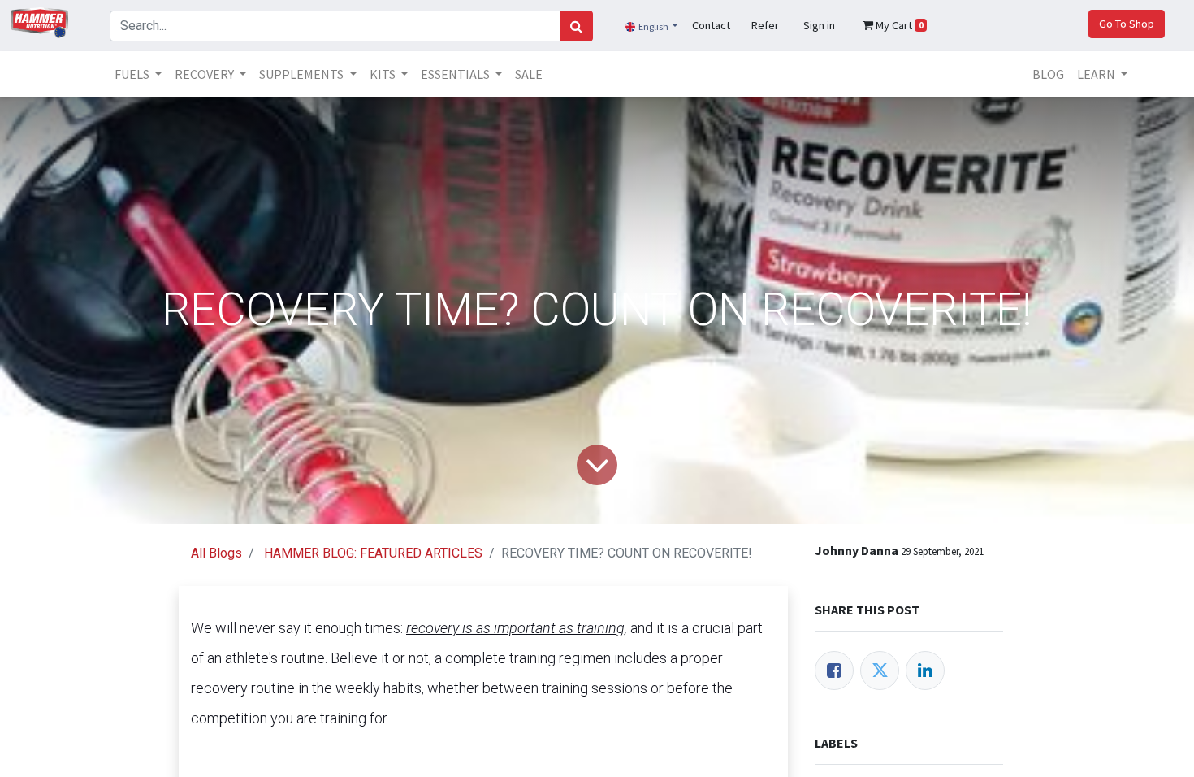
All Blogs (216, 553)
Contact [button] (711, 25)
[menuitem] (528, 74)
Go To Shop (1126, 23)
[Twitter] (879, 670)
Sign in (819, 25)
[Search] (576, 26)
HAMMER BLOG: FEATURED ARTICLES (373, 553)
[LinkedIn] (925, 670)
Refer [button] (765, 25)
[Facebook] (834, 670)
